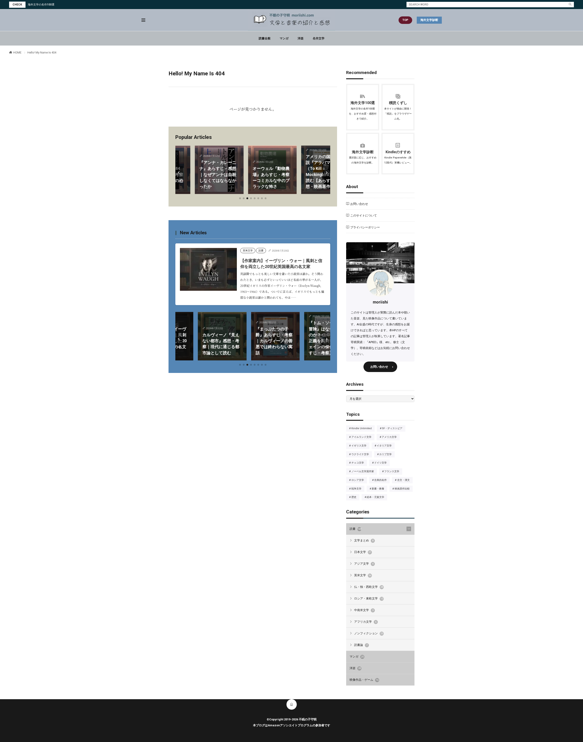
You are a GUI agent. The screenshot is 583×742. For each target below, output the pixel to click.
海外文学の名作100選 (41, 4)
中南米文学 (363, 610)
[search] (570, 4)
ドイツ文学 (381, 463)
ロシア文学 (358, 480)
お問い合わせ (359, 204)
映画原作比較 (403, 489)
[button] (179, 172)
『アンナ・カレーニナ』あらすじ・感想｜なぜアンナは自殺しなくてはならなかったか (198, 174)
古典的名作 (382, 480)
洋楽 (301, 38)
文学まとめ (363, 540)
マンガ (284, 38)
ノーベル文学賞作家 (364, 472)
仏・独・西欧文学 (192, 320)
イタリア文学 (385, 446)
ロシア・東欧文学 (368, 598)
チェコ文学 (358, 463)
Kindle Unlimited (362, 429)
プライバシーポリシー (365, 227)
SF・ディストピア (393, 429)
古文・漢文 (404, 480)
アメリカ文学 (390, 437)
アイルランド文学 (362, 437)
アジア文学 (363, 563)
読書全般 (265, 38)
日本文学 (362, 552)
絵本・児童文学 (377, 497)
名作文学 (319, 38)
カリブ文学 (386, 454)
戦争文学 (357, 489)
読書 (260, 250)
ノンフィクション (368, 633)
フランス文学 (393, 472)
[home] (291, 704)
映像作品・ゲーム (364, 679)
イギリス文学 (360, 446)
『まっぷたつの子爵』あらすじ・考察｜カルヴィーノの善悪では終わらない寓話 (251, 341)
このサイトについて (363, 215)
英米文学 (248, 250)
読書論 (361, 645)
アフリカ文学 (365, 621)
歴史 (355, 497)
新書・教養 (379, 489)
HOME (17, 52)
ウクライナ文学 (361, 454)
